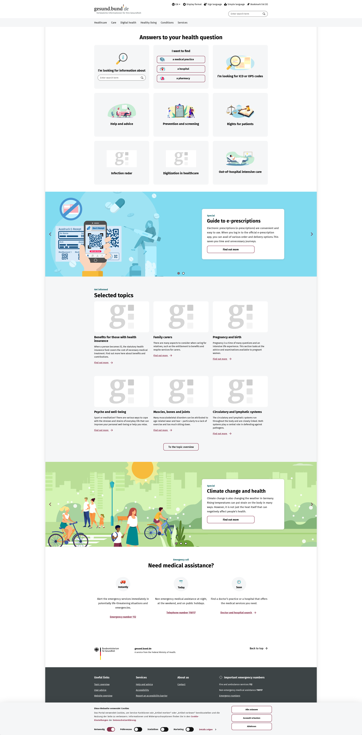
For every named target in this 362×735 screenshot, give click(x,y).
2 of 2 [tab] (183, 273)
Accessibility (142, 690)
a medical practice (183, 59)
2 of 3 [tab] (181, 543)
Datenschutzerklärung (124, 720)
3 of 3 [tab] (185, 543)
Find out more (231, 249)
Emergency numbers (229, 695)
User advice (100, 690)
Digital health (128, 22)
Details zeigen (206, 729)
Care (113, 22)
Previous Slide (50, 234)
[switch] (138, 729)
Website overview (103, 695)
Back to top (257, 648)
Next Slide (312, 234)
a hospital (183, 68)
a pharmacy (183, 78)
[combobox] (244, 14)
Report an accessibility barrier (151, 695)
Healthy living (149, 22)
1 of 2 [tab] (178, 273)
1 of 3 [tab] (176, 543)
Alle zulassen (251, 709)
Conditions (167, 22)
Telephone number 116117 (181, 612)
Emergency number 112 (123, 616)
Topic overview (101, 684)
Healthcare (100, 22)
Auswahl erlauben (251, 718)
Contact (181, 684)
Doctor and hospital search (236, 612)
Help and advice (144, 684)
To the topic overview (181, 447)
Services (182, 22)
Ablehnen (251, 726)
